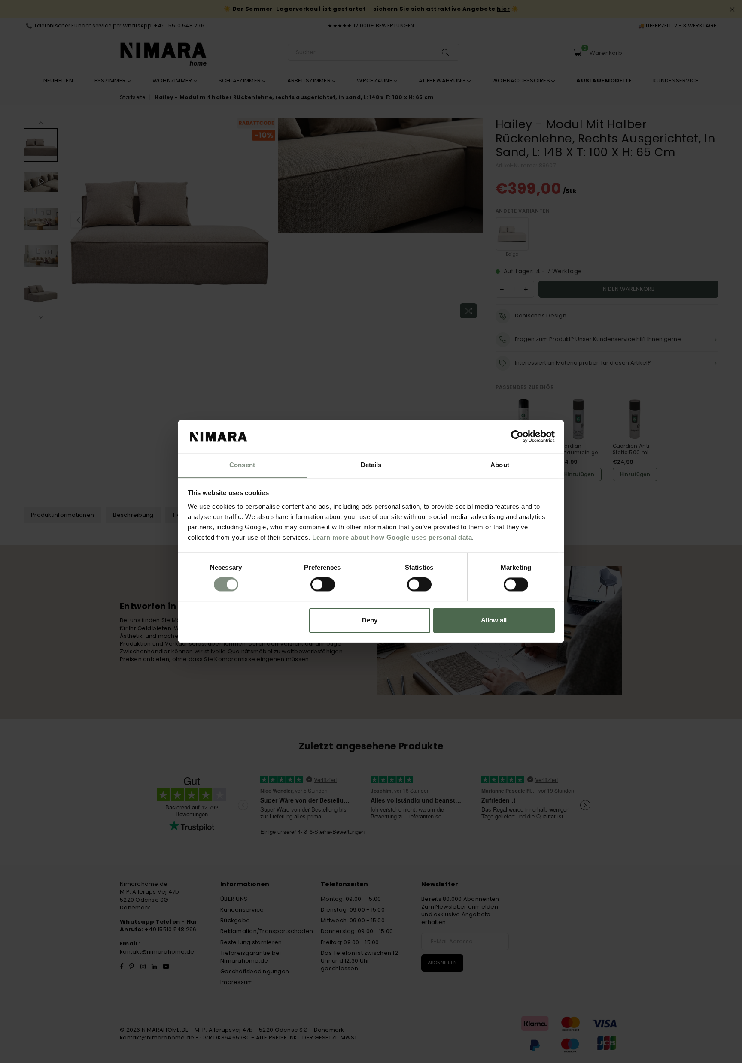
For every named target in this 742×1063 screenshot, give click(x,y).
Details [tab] (371, 464)
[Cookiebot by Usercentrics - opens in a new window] (517, 436)
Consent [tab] (242, 464)
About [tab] (499, 464)
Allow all (494, 620)
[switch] (322, 585)
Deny (369, 620)
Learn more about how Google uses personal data (392, 537)
